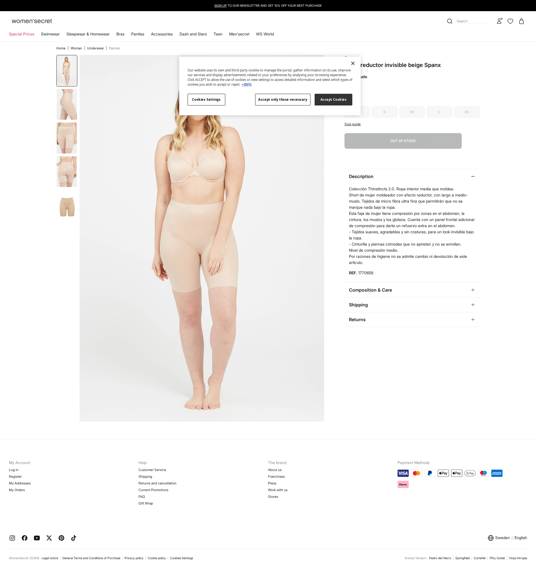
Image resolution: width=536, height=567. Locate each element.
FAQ (141, 496)
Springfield (462, 558)
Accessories (162, 34)
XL (467, 111)
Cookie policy (157, 558)
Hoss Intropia (518, 558)
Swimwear (50, 34)
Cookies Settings (181, 558)
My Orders (17, 490)
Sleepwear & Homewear (88, 34)
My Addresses (20, 483)
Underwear (96, 48)
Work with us (278, 490)
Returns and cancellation (157, 483)
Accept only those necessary (282, 99)
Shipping (145, 476)
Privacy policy (134, 558)
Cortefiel (479, 558)
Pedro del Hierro (440, 558)
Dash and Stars (193, 34)
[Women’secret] (32, 21)
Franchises (276, 476)
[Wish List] (510, 21)
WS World (265, 34)
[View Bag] (521, 21)
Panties (137, 34)
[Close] (353, 63)
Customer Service (152, 470)
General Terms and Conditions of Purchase (91, 558)
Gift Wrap (145, 503)
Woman (77, 48)
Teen (218, 34)
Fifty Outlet (497, 558)
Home (61, 48)
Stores (273, 496)
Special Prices (21, 34)
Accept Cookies (333, 99)
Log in (13, 470)
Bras (120, 34)
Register (15, 476)
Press (272, 483)
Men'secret (239, 34)
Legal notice (50, 558)
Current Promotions (153, 490)
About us (275, 470)
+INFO (247, 84)
